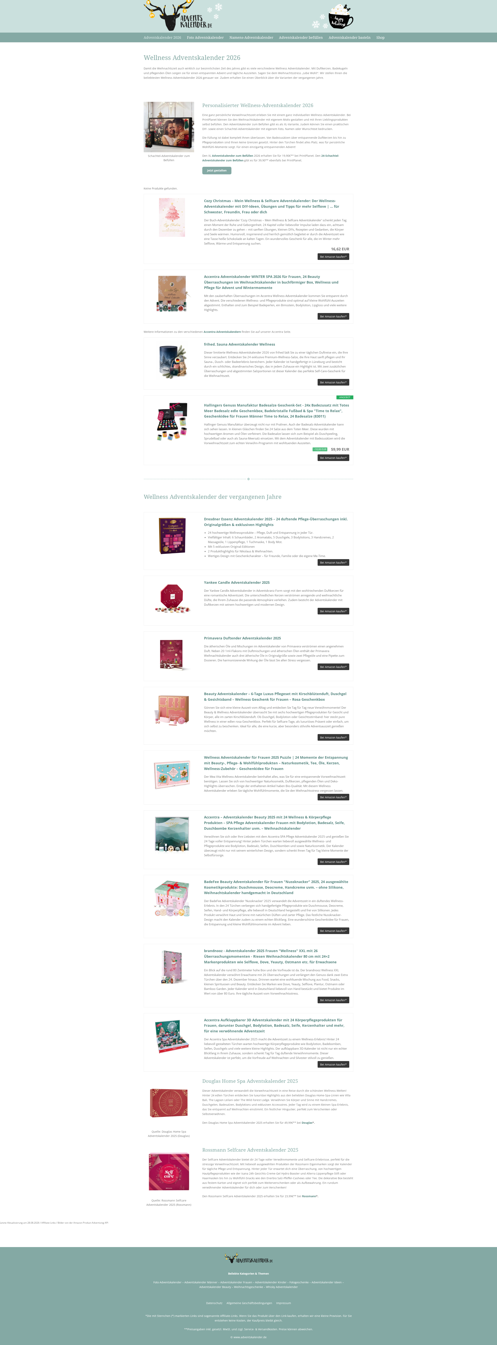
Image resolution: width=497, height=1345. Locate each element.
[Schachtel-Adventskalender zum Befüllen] (169, 127)
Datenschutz (214, 1303)
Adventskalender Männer (200, 1282)
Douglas (307, 1122)
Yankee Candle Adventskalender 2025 (237, 582)
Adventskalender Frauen (236, 1282)
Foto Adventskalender (167, 1282)
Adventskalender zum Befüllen (232, 155)
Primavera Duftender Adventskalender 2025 (242, 638)
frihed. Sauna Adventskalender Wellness (239, 344)
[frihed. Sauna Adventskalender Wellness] (172, 361)
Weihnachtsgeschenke (248, 1287)
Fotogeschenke (299, 1282)
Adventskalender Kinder (271, 1282)
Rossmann (309, 1196)
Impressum (283, 1303)
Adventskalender (323, 1282)
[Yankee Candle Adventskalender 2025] (172, 599)
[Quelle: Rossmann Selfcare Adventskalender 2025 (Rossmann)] (169, 1171)
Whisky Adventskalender (282, 1287)
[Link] (183, 15)
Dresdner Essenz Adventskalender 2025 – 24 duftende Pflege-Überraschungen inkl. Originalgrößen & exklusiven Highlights (276, 522)
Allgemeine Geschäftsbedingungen (249, 1303)
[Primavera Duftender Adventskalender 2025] (172, 654)
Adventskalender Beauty (215, 1287)
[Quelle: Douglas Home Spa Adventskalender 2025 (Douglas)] (169, 1103)
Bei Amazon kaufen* (333, 257)
